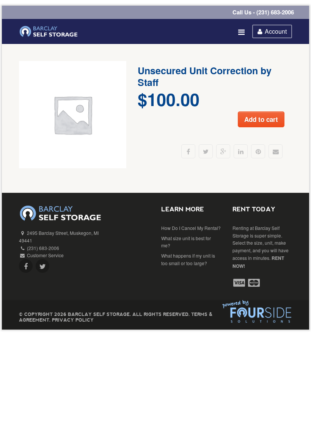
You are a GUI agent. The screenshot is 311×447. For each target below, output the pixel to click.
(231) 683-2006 (43, 248)
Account (276, 31)
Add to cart (261, 119)
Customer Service (45, 255)
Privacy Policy (73, 320)
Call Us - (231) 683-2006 (263, 12)
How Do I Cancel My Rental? (191, 228)
